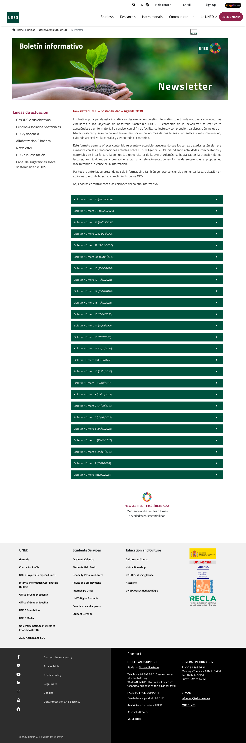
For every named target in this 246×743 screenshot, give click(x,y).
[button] (147, 199)
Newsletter (24, 148)
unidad (31, 30)
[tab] (147, 199)
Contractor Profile (29, 567)
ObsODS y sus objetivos (33, 119)
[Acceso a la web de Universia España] (202, 562)
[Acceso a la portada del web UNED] (13, 17)
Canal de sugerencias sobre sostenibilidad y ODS (36, 165)
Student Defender (83, 614)
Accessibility (52, 666)
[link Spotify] (18, 701)
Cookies (49, 693)
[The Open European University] (203, 572)
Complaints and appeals (87, 606)
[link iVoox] (18, 710)
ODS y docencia (27, 133)
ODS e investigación (30, 154)
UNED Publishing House (140, 575)
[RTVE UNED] (233, 5)
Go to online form (149, 667)
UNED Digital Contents (86, 598)
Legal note (50, 684)
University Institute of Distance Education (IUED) (37, 628)
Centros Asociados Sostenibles (38, 127)
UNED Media (26, 618)
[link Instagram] (18, 692)
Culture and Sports (137, 559)
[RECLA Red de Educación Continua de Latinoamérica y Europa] (202, 600)
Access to (131, 583)
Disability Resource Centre (88, 575)
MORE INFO (134, 719)
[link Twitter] (18, 666)
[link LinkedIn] (18, 683)
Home (20, 30)
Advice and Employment (87, 583)
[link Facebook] (17, 657)
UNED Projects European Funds (37, 575)
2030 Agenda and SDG (32, 638)
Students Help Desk (84, 567)
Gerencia (24, 559)
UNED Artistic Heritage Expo (142, 590)
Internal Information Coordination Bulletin (38, 585)
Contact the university (58, 657)
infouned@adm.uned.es (196, 698)
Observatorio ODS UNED (53, 30)
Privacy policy (52, 675)
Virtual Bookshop (136, 567)
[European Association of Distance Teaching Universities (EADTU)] (203, 586)
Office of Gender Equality (33, 594)
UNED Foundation (29, 610)
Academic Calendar (84, 559)
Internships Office (83, 590)
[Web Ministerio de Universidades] (202, 553)
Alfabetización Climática (33, 140)
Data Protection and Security (62, 701)
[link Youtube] (17, 675)
